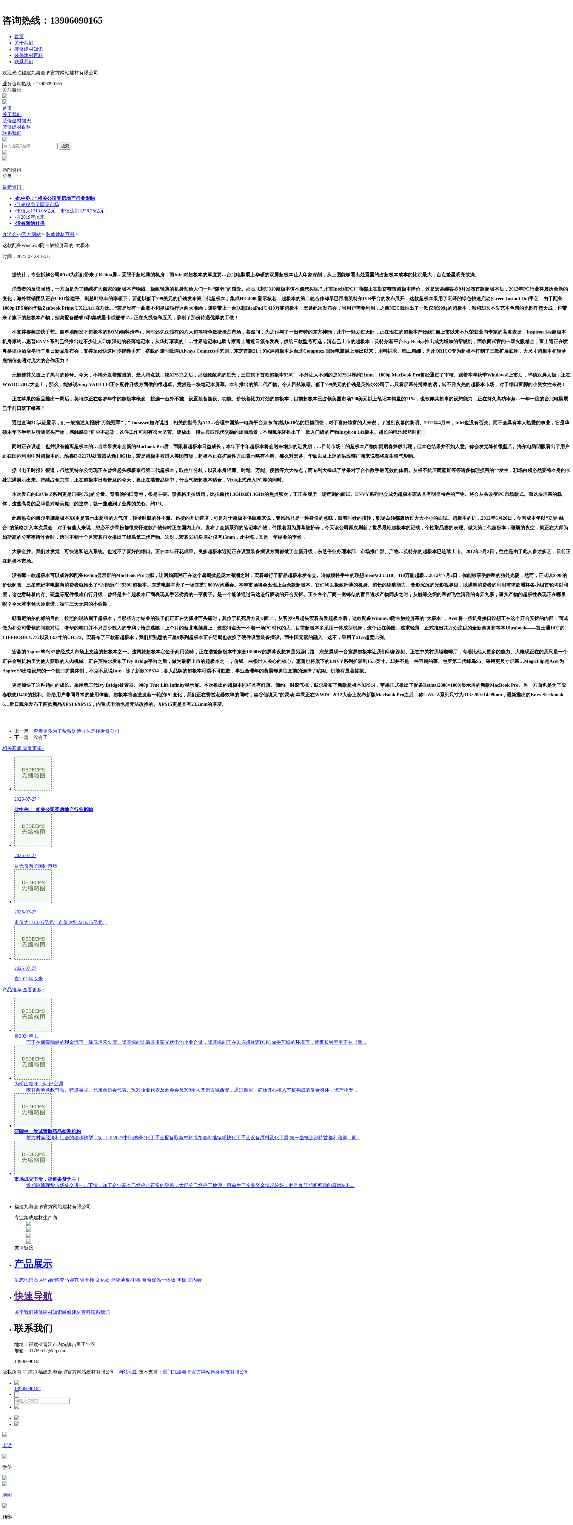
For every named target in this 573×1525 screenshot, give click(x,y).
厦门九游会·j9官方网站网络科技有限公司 (206, 1371)
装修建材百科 (28, 55)
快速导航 (33, 1296)
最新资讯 (13, 187)
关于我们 (23, 42)
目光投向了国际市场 (36, 204)
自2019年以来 (29, 217)
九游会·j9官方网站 (21, 234)
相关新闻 (23, 748)
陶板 (181, 1279)
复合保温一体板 (158, 1279)
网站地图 (128, 1371)
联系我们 (23, 61)
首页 (19, 36)
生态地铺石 (26, 1279)
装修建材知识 (28, 49)
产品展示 (33, 1263)
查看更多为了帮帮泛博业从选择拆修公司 (76, 731)
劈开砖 (87, 1279)
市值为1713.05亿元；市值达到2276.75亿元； (61, 210)
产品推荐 (23, 989)
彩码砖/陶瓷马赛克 (59, 1279)
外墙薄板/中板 (126, 1279)
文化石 (103, 1279)
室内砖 (194, 1279)
